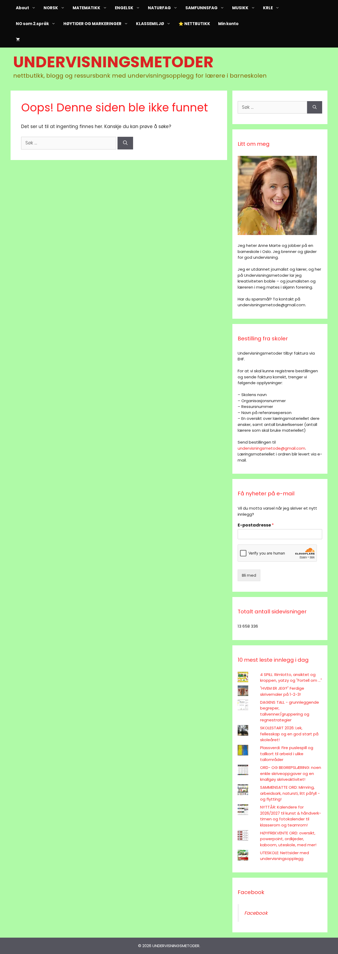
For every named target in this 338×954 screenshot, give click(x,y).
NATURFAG (159, 8)
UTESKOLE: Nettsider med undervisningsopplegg (284, 856)
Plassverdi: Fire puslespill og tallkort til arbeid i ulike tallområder (286, 753)
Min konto (228, 23)
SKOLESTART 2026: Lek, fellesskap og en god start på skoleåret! (289, 733)
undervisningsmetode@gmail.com (271, 448)
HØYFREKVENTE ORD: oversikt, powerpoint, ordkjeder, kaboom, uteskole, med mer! (288, 839)
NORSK (51, 8)
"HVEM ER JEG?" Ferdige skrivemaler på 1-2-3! (282, 691)
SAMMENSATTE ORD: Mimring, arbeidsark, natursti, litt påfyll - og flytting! (290, 793)
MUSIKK (240, 8)
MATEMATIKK (86, 8)
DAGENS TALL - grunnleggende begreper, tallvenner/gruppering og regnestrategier (289, 711)
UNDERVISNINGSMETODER (113, 62)
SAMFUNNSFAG (201, 8)
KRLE (268, 8)
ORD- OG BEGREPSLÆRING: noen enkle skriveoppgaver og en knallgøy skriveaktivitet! (290, 773)
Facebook (251, 892)
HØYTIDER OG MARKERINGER (92, 23)
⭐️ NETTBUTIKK (194, 23)
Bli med (249, 575)
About (22, 8)
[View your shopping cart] (18, 40)
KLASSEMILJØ (150, 23)
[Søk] (125, 143)
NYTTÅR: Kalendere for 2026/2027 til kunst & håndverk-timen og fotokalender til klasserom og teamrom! (290, 816)
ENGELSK (124, 8)
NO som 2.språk (32, 23)
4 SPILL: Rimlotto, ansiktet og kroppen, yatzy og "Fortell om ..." (291, 677)
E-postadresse (256, 525)
